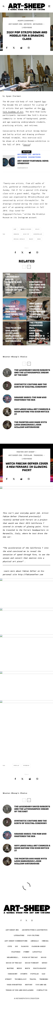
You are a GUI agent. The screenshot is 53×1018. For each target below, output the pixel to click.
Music (44, 963)
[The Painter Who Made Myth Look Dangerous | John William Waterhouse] (14, 333)
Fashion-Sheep (39, 946)
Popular (28, 455)
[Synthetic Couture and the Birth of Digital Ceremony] (38, 285)
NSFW (27, 968)
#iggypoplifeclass (12, 214)
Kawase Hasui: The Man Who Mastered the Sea (30, 398)
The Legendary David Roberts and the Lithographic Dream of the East (32, 372)
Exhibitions (34, 157)
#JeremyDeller (31, 200)
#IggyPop (35, 193)
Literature (19, 935)
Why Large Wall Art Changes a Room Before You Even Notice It (32, 411)
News (19, 968)
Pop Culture (33, 935)
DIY (16, 946)
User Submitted (14, 985)
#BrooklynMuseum (36, 197)
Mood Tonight (32, 963)
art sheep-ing (15, 24)
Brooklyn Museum (26, 229)
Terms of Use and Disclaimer (19, 990)
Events (24, 974)
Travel (33, 979)
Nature (10, 968)
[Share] (6, 48)
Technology (20, 979)
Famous (25, 946)
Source (26, 144)
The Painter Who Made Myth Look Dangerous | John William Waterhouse (30, 424)
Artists (28, 24)
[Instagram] (32, 920)
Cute (9, 946)
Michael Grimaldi (19, 239)
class (37, 229)
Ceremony (12, 974)
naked (31, 239)
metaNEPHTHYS (23, 998)
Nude (39, 239)
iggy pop (26, 234)
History (28, 985)
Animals (35, 941)
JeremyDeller (38, 234)
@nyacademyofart (34, 187)
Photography (39, 968)
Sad (43, 974)
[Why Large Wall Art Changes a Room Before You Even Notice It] (38, 309)
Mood (43, 957)
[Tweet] (14, 48)
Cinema (45, 941)
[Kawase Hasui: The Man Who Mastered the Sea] (14, 309)
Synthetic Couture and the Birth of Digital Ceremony (30, 385)
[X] (26, 920)
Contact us (42, 990)
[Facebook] (21, 920)
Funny (26, 952)
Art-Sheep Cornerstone (15, 941)
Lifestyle (37, 952)
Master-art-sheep (26, 452)
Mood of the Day (14, 963)
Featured (15, 952)
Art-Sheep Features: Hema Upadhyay (32, 162)
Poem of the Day (30, 957)
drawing (16, 234)
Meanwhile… (13, 957)
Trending (38, 455)
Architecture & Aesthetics (34, 930)
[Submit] (21, 48)
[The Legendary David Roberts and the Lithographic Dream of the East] (14, 285)
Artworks (38, 24)
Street (8, 979)
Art (15, 229)
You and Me (40, 985)
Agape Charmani (26, 21)
